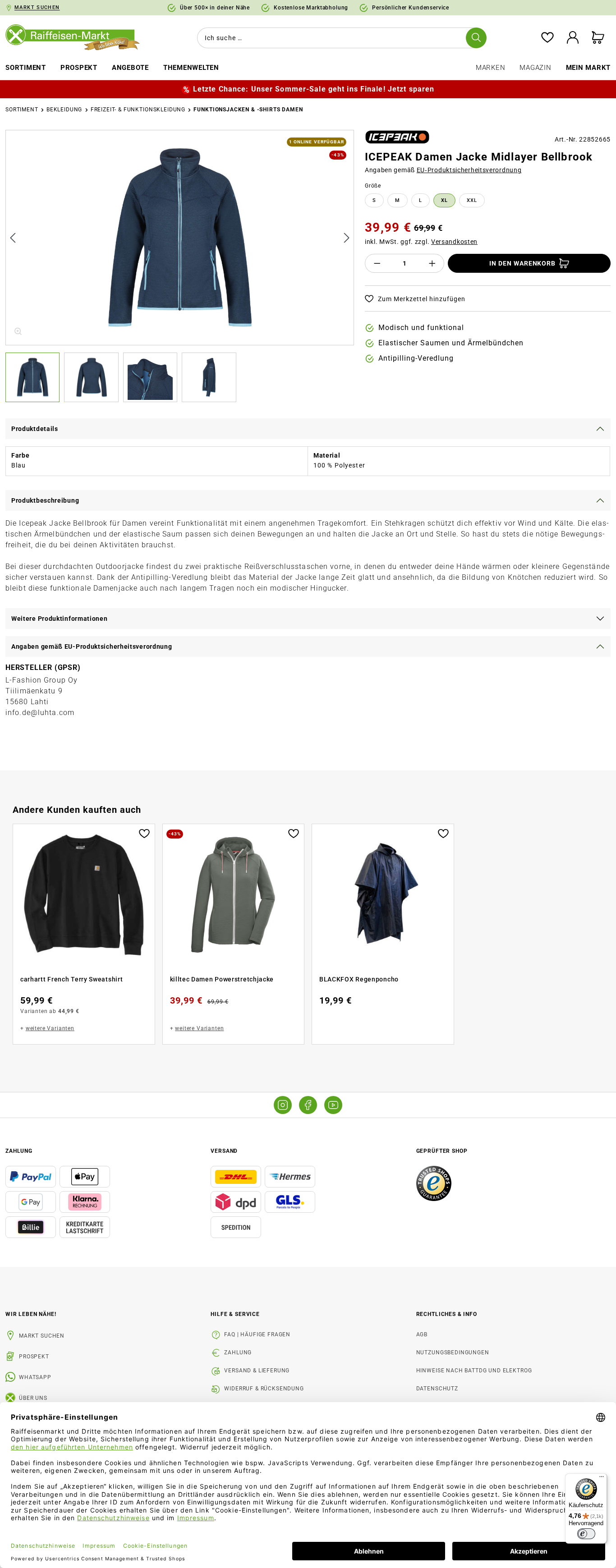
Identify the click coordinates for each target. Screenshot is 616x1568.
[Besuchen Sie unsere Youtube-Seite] (333, 1105)
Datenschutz (437, 1388)
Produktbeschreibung (45, 500)
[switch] (586, 1533)
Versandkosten (454, 241)
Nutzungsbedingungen (452, 1352)
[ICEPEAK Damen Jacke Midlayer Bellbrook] (180, 237)
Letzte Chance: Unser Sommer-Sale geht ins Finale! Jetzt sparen (313, 89)
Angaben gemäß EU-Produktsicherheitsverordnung (91, 646)
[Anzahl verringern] (377, 263)
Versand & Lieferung (257, 1370)
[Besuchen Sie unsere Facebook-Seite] (308, 1105)
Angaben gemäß (443, 170)
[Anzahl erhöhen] (432, 263)
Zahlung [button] (18, 1151)
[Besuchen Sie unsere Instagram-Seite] (283, 1105)
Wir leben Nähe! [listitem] (30, 1314)
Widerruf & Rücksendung (263, 1388)
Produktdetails (34, 428)
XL (444, 200)
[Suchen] (476, 38)
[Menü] (601, 1478)
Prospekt (34, 1356)
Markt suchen (41, 1336)
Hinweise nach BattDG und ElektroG (474, 1370)
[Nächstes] (347, 237)
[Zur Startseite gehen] (77, 37)
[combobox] (340, 38)
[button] (34, 377)
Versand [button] (224, 1151)
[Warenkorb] (598, 38)
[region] (179, 266)
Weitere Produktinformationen (59, 618)
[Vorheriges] (12, 237)
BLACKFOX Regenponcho (359, 979)
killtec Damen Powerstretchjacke (222, 979)
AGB (422, 1334)
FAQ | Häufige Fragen (257, 1334)
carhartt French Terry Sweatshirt (71, 979)
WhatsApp (35, 1377)
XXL (472, 200)
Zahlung (238, 1352)
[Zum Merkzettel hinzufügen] (144, 832)
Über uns (33, 1398)
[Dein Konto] (572, 38)
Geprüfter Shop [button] (442, 1151)
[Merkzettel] (547, 38)
